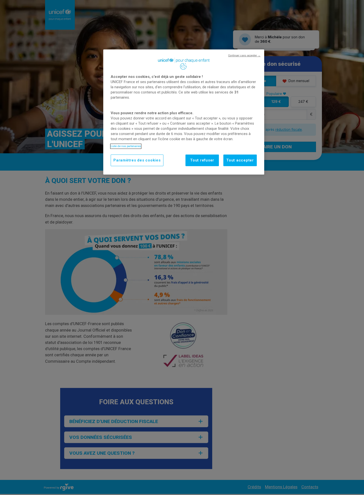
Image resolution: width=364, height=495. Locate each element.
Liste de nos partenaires (126, 146)
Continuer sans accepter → (244, 55)
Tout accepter (240, 160)
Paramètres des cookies (137, 160)
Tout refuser (202, 160)
